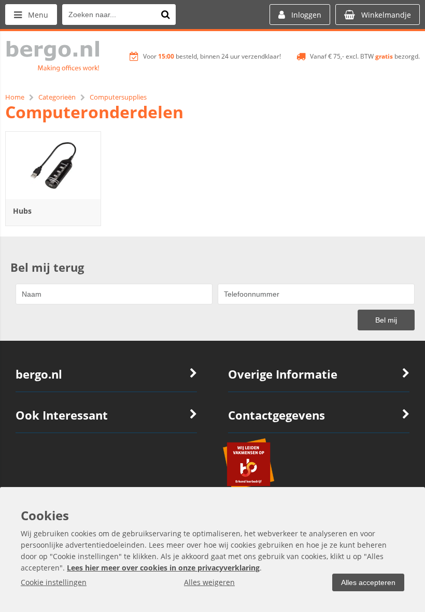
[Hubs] (53, 165)
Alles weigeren (209, 582)
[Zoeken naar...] (165, 14)
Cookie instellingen (54, 582)
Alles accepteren (368, 582)
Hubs (22, 211)
